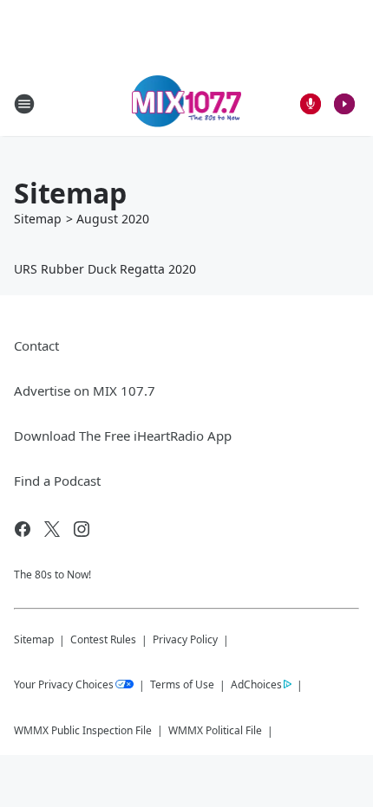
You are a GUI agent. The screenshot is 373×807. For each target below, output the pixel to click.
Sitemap (38, 218)
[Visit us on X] (52, 529)
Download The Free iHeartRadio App (123, 435)
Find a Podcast (57, 480)
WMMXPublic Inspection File (83, 730)
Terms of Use (182, 684)
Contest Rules (103, 639)
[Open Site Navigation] (24, 104)
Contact (36, 345)
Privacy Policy (185, 639)
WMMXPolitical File (215, 730)
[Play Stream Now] (344, 104)
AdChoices (256, 684)
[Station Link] (187, 103)
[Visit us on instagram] (81, 529)
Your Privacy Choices (64, 684)
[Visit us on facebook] (22, 529)
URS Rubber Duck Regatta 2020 (105, 269)
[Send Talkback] (310, 104)
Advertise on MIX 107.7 (84, 390)
